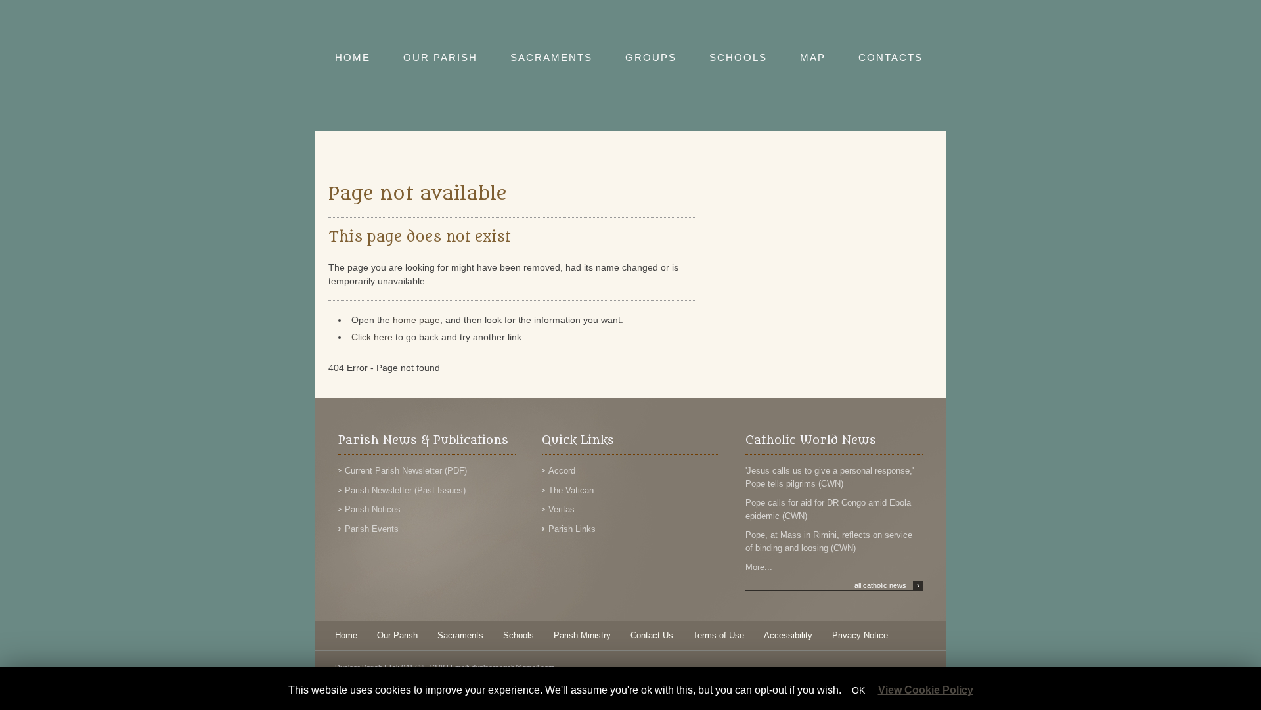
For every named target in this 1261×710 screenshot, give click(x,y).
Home (346, 635)
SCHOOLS (738, 57)
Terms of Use (718, 635)
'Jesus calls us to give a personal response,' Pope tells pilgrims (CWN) (829, 477)
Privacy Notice (860, 635)
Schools (518, 635)
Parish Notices (373, 509)
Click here (372, 337)
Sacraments (460, 635)
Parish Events (372, 529)
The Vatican (571, 490)
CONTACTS (890, 57)
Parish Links (572, 529)
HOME (352, 57)
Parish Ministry (582, 635)
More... (758, 567)
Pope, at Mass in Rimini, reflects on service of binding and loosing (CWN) (828, 541)
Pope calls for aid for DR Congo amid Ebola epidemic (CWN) (828, 509)
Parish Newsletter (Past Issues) (405, 490)
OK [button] (858, 690)
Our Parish (397, 635)
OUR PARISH (440, 57)
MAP (813, 57)
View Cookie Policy (925, 690)
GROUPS (650, 57)
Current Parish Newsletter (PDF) (406, 471)
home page (416, 320)
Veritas (561, 509)
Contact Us (651, 635)
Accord (561, 471)
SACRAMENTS (551, 57)
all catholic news (886, 585)
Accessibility (788, 635)
